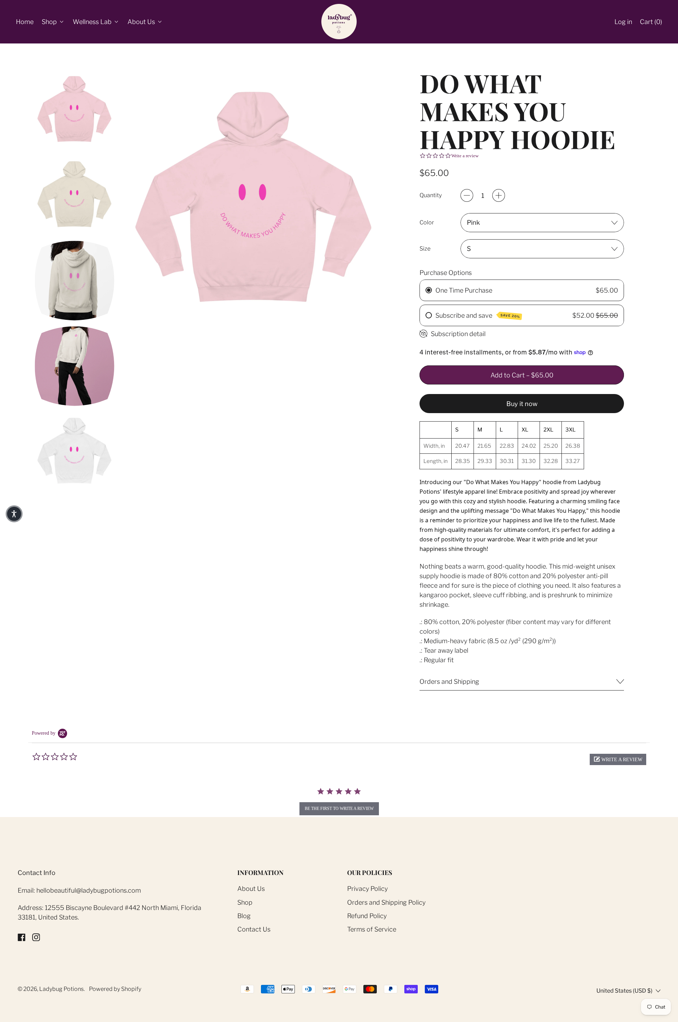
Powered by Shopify (115, 989)
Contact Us (253, 929)
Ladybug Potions (61, 989)
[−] (466, 195)
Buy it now (521, 403)
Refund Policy (367, 916)
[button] (74, 110)
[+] (498, 195)
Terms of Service (371, 929)
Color (427, 222)
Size (425, 248)
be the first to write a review (339, 808)
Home (25, 21)
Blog (244, 916)
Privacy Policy (367, 888)
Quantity (431, 195)
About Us (251, 888)
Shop (244, 902)
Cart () (651, 24)
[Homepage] (339, 21)
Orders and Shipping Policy (386, 902)
